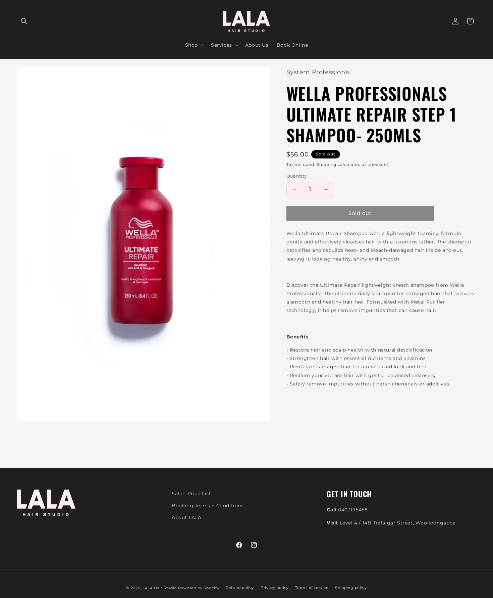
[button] (24, 21)
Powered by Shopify (198, 588)
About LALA (187, 517)
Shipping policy (351, 587)
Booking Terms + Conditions (208, 506)
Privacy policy (275, 587)
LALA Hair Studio (160, 588)
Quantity (296, 176)
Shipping (326, 164)
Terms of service (311, 587)
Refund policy (240, 587)
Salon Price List (191, 494)
